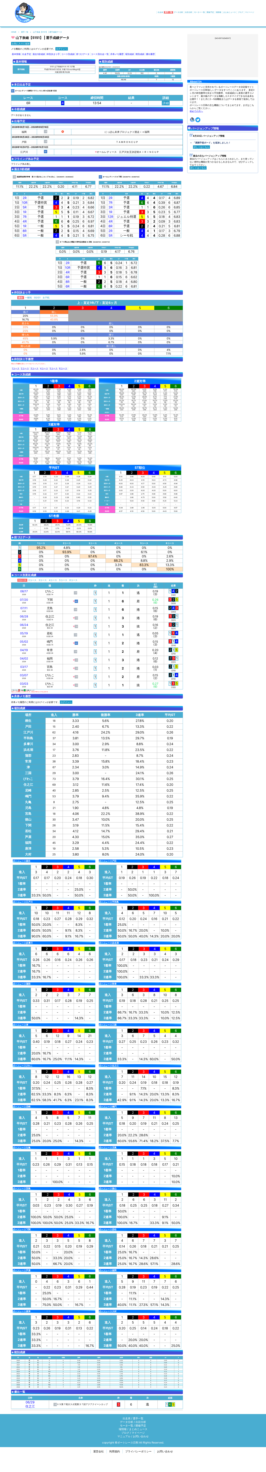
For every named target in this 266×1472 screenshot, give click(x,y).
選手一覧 (168, 12)
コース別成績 (68, 54)
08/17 (24, 591)
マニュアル (124, 1436)
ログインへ (61, 48)
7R (25, 217)
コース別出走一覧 (100, 54)
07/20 (24, 599)
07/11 (24, 608)
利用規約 (114, 1451)
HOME (13, 32)
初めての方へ (196, 111)
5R (25, 207)
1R (24, 212)
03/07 (24, 675)
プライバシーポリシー (138, 1451)
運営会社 (98, 1451)
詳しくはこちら (201, 147)
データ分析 (178, 12)
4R (25, 221)
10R (24, 203)
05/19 (24, 633)
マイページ (249, 12)
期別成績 (139, 54)
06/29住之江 (30, 1404)
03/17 (24, 666)
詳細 (166, 103)
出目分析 (188, 12)
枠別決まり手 (53, 54)
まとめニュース (229, 12)
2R (25, 198)
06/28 (24, 616)
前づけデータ (82, 54)
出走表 (160, 12)
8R (25, 231)
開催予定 (210, 12)
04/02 (24, 658)
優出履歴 (150, 54)
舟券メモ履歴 (117, 54)
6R (68, 277)
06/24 (24, 625)
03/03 (24, 683)
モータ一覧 (126, 1425)
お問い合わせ (141, 1436)
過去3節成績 (39, 54)
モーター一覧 (199, 12)
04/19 (24, 650)
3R (110, 207)
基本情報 (16, 54)
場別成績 (129, 54)
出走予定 (26, 54)
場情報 (218, 12)
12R (110, 217)
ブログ (240, 12)
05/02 (24, 641)
